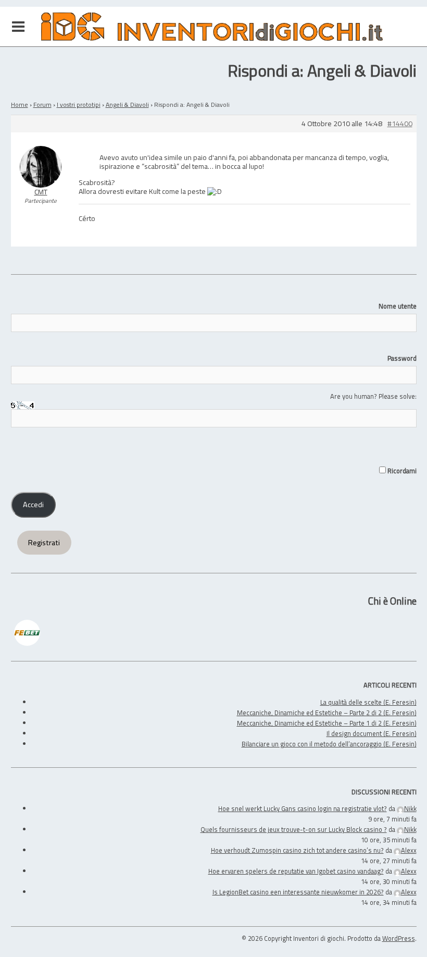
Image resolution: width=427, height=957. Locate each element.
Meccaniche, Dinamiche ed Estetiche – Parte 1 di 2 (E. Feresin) (327, 723)
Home (19, 104)
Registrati (44, 542)
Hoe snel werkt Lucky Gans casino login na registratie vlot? (302, 808)
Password (402, 358)
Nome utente (398, 306)
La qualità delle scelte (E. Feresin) (368, 702)
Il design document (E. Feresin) (371, 733)
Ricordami (401, 470)
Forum (42, 104)
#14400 (399, 123)
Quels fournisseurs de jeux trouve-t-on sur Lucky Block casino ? (293, 829)
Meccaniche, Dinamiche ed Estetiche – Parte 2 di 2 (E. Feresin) (327, 712)
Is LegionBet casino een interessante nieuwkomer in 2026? (298, 892)
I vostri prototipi (79, 104)
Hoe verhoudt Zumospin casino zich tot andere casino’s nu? (297, 850)
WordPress (398, 938)
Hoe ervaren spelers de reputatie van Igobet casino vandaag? (296, 871)
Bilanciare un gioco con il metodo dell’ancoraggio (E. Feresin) (329, 744)
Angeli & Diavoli (127, 104)
